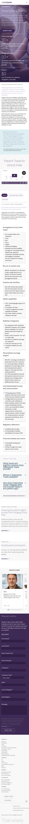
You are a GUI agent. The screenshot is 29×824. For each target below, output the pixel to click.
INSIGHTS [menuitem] (3, 757)
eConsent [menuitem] (3, 746)
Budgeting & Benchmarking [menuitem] (8, 755)
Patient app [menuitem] (4, 752)
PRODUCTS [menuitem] (4, 739)
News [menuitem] (2, 761)
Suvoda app (11, 393)
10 (20, 609)
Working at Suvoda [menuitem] (6, 772)
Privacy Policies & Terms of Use (21, 808)
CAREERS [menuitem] (3, 769)
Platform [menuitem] (3, 741)
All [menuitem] (2, 760)
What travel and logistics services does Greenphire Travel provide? (13, 466)
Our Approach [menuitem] (4, 777)
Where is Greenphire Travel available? (12, 476)
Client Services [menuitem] (5, 781)
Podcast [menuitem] (3, 767)
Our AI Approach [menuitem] (5, 779)
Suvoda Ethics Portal (18, 810)
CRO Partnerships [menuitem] (5, 784)
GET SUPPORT (8, 800)
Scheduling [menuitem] (4, 750)
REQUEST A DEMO (9, 796)
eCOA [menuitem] (2, 744)
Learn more (4, 530)
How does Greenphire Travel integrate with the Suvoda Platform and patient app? (13, 485)
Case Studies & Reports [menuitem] (7, 764)
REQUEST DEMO (7, 30)
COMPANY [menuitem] (3, 786)
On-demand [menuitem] (4, 763)
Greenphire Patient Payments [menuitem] (8, 747)
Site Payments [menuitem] (5, 753)
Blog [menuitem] (2, 766)
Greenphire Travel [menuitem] (6, 749)
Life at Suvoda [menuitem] (5, 773)
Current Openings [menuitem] (5, 775)
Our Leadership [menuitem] (5, 788)
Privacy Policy (4, 726)
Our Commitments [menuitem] (6, 790)
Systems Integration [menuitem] (6, 782)
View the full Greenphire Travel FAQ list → (14, 495)
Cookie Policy (16, 806)
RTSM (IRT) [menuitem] (4, 743)
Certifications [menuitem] (5, 792)
